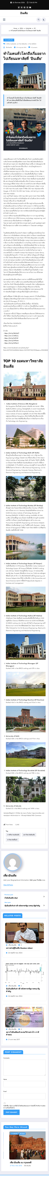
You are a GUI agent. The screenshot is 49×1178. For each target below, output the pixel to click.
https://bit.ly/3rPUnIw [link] (12, 341)
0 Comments (34, 47)
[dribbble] (24, 7)
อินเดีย (24, 13)
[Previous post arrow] (43, 896)
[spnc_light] (43, 19)
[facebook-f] (19, 7)
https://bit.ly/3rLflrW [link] (11, 338)
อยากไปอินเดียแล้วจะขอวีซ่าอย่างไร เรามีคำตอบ (22, 1033)
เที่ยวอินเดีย (9, 47)
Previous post (9, 894)
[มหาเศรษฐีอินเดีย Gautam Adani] (24, 933)
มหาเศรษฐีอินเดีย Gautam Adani (19, 948)
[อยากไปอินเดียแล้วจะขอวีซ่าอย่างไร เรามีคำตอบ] (24, 1017)
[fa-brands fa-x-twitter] (22, 7)
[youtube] (30, 7)
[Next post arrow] (43, 905)
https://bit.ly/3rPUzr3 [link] (11, 343)
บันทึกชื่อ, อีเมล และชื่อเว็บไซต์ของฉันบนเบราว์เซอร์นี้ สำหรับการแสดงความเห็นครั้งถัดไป (24, 1107)
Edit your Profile (35, 880)
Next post (8, 902)
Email (5, 1091)
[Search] (38, 19)
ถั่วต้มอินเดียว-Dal (11, 898)
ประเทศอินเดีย (9, 40)
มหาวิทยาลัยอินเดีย (22, 44)
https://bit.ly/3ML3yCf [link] (12, 333)
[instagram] (27, 7)
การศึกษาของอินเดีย (10, 44)
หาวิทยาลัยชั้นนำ (32, 44)
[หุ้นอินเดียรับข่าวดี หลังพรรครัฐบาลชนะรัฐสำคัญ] (24, 974)
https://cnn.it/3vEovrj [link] (11, 336)
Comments (6, 1058)
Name (5, 1079)
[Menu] (4, 19)
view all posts (8, 885)
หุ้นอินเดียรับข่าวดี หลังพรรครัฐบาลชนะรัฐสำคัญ (22, 906)
